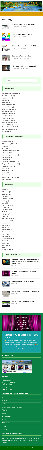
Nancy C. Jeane (7, 118)
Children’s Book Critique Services (12, 407)
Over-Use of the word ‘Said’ (21, 56)
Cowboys (5, 159)
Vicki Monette (6, 131)
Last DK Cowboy (7, 107)
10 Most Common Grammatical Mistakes (26, 46)
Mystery (4, 227)
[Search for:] (21, 80)
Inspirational (6, 221)
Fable (4, 212)
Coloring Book (6, 198)
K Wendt (5, 102)
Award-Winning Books (9, 150)
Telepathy (5, 175)
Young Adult (6, 250)
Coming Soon (6, 157)
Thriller (4, 241)
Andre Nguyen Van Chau (10, 94)
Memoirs (5, 225)
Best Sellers (6, 153)
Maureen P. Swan (7, 111)
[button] (40, 13)
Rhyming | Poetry (7, 166)
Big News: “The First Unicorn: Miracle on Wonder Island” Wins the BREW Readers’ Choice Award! (26, 261)
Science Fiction (7, 238)
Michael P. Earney (7, 113)
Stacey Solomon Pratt (9, 127)
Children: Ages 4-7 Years (10, 155)
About (4, 426)
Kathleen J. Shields (8, 105)
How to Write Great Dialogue (22, 34)
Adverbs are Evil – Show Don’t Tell (24, 66)
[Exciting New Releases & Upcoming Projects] (6, 275)
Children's (5, 194)
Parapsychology (7, 232)
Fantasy (4, 214)
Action (4, 190)
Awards (4, 420)
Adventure (5, 192)
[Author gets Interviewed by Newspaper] (6, 295)
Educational (6, 210)
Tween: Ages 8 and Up (9, 177)
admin (24, 26)
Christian (5, 196)
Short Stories (6, 170)
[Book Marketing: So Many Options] (6, 285)
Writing (4, 247)
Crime (4, 203)
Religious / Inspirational (9, 164)
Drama (4, 207)
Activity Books (6, 141)
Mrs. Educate (6, 116)
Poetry (4, 234)
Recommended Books (9, 162)
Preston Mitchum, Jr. (8, 122)
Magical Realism (7, 223)
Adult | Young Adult (8, 144)
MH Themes (32, 448)
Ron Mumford (6, 125)
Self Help (5, 168)
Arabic (4, 146)
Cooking (4, 201)
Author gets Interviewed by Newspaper (26, 291)
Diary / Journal (6, 205)
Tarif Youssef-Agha (8, 129)
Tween (4, 243)
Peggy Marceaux (7, 120)
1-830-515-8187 (7, 385)
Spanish (4, 173)
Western (5, 245)
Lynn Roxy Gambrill (8, 109)
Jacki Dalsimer (6, 98)
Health (4, 216)
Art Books (5, 148)
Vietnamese (6, 179)
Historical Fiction (7, 218)
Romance (5, 236)
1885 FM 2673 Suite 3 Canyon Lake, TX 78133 (8, 382)
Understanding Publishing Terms (23, 24)
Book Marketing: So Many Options (23, 281)
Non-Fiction (6, 230)
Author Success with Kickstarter (23, 301)
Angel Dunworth (7, 96)
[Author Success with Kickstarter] (6, 305)
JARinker (4, 100)
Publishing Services (7, 404)
